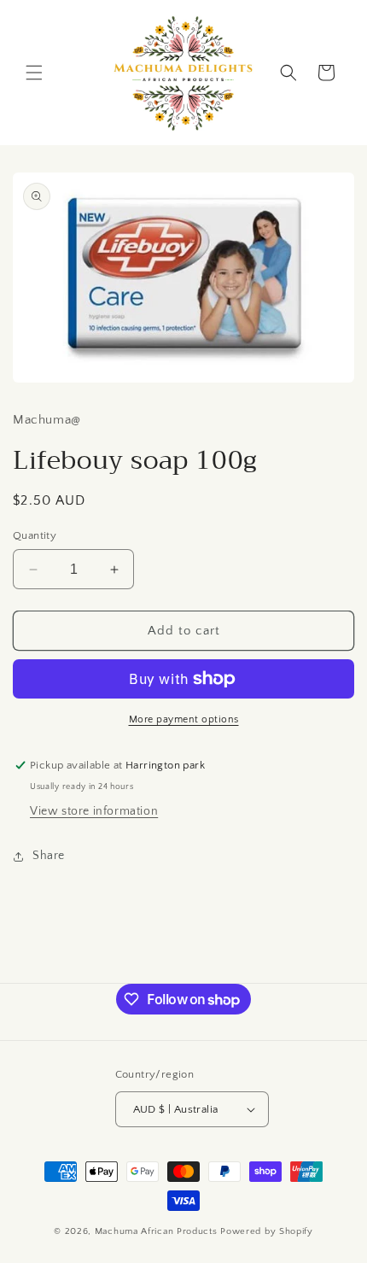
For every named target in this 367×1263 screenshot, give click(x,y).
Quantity (34, 535)
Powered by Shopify (266, 1231)
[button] (34, 72)
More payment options (184, 719)
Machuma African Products (158, 1231)
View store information (94, 811)
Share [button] (48, 855)
